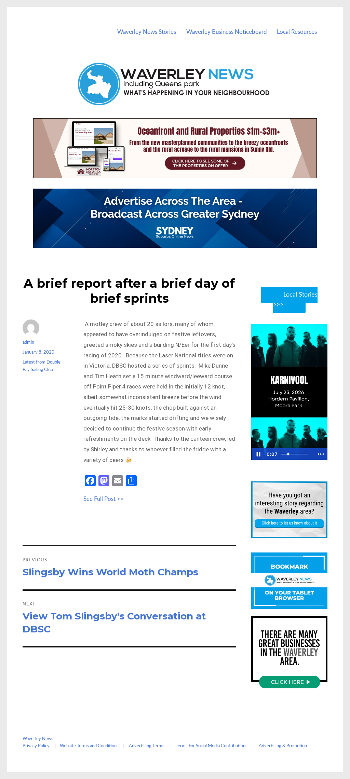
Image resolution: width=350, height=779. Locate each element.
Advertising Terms (146, 746)
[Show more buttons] (320, 454)
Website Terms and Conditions (89, 746)
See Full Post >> (103, 499)
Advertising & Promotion (283, 746)
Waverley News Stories (146, 32)
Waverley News (38, 739)
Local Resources (297, 32)
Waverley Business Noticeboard (226, 32)
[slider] (296, 454)
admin (28, 342)
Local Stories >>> (295, 300)
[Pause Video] (258, 454)
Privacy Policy (36, 746)
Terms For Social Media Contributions (211, 746)
